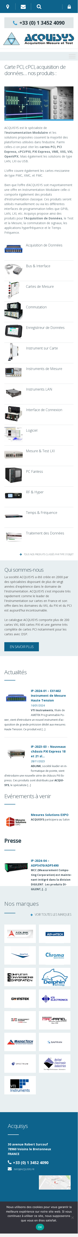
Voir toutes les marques (53, 914)
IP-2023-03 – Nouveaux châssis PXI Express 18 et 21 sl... (48, 751)
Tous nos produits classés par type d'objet (48, 554)
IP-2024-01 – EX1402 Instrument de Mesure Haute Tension (48, 695)
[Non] (72, 1217)
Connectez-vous (70, 6)
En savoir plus (21, 646)
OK (40, 1227)
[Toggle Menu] (72, 56)
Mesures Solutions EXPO (49, 815)
